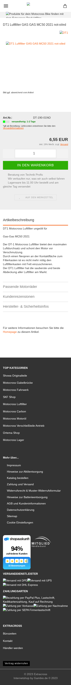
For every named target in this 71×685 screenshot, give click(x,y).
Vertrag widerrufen (16, 663)
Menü (6, 6)
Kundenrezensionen (19, 297)
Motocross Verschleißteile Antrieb (23, 425)
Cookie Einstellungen (20, 522)
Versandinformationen (13, 128)
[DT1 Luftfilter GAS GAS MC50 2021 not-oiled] (35, 60)
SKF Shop (9, 397)
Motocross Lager (13, 439)
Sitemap (12, 516)
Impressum (14, 465)
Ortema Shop (11, 432)
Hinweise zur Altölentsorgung (25, 471)
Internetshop (21, 678)
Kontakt (7, 640)
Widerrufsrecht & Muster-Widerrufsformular (34, 490)
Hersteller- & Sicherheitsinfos (26, 306)
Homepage (10, 331)
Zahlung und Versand (20, 484)
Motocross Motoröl (14, 418)
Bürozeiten (9, 633)
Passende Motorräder (20, 287)
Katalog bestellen (17, 478)
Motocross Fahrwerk (16, 389)
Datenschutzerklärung (20, 509)
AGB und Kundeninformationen (26, 503)
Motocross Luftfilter (15, 404)
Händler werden (13, 648)
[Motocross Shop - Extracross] (35, 6)
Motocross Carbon (14, 411)
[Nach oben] (60, 679)
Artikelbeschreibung (18, 220)
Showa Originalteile (15, 375)
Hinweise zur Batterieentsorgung (27, 497)
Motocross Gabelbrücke (18, 382)
